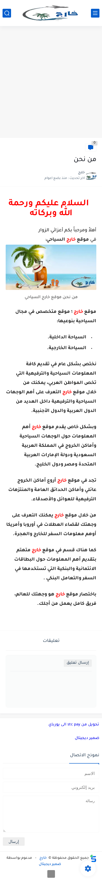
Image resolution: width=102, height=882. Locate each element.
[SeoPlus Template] (93, 858)
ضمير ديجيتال (87, 738)
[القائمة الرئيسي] (95, 13)
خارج (43, 858)
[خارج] (51, 13)
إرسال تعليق (78, 663)
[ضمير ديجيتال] (51, 874)
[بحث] (7, 13)
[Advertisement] (51, 83)
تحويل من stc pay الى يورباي (73, 725)
